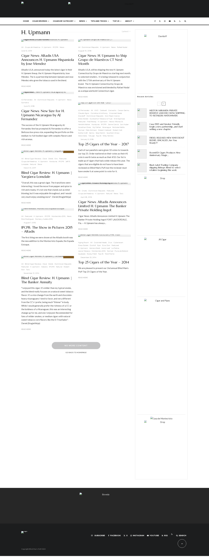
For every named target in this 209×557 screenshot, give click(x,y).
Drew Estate (83, 119)
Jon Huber (124, 124)
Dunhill (93, 245)
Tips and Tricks (99, 21)
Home (26, 21)
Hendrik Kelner (84, 124)
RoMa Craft (83, 133)
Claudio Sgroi (83, 113)
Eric (56, 159)
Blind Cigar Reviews (33, 159)
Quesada (81, 254)
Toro (28, 269)
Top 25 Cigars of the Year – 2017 (103, 144)
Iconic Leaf (106, 248)
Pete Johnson (91, 130)
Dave (45, 159)
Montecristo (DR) (59, 216)
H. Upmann (46, 47)
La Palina (115, 248)
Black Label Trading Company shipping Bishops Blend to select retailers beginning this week (164, 167)
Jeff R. (68, 161)
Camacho (112, 110)
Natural (33, 164)
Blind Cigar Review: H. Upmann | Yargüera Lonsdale (46, 175)
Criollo (84, 191)
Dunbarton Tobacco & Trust (101, 119)
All (22, 47)
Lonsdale (24, 164)
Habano (44, 267)
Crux (110, 242)
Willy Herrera (108, 136)
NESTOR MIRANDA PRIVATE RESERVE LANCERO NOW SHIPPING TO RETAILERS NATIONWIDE (167, 113)
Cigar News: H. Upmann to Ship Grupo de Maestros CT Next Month (102, 60)
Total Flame (109, 254)
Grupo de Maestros (32, 47)
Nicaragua (106, 127)
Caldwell (103, 110)
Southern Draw (113, 133)
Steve (40, 164)
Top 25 (116, 21)
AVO (96, 110)
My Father (97, 127)
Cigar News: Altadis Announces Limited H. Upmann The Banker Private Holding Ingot (102, 206)
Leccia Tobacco (84, 251)
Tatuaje (91, 136)
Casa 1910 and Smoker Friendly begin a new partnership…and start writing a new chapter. (166, 127)
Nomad (81, 130)
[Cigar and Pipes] (161, 300)
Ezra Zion (106, 245)
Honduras (53, 161)
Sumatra (25, 102)
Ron (23, 269)
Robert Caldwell (104, 130)
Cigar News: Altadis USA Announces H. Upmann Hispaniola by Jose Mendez (47, 60)
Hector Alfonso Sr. (116, 121)
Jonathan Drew (84, 127)
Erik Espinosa (119, 119)
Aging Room (83, 242)
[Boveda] (104, 494)
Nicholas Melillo (118, 127)
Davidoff (81, 116)
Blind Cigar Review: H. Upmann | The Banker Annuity (46, 280)
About (128, 21)
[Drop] (161, 178)
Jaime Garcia (113, 124)
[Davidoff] (128, 4)
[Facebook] (155, 21)
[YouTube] (169, 21)
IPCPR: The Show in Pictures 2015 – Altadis (46, 229)
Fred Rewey (91, 121)
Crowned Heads (115, 113)
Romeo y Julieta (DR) (44, 219)
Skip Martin (100, 133)
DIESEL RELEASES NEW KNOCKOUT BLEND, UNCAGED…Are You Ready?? (166, 140)
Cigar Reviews (39, 21)
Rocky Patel (92, 254)
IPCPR (55, 47)
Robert (66, 267)
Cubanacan (118, 242)
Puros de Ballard (121, 251)
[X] (159, 21)
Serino (91, 133)
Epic (99, 245)
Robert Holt (117, 130)
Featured (62, 159)
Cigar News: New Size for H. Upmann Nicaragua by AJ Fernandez (43, 115)
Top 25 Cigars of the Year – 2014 (103, 262)
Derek (50, 159)
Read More (26, 86)
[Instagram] (164, 21)
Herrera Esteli (94, 248)
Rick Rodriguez (27, 219)
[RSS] (174, 21)
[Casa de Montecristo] (161, 418)
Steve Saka (82, 136)
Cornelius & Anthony (99, 113)
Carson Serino (123, 110)
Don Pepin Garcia (112, 116)
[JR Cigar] (161, 239)
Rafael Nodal (122, 47)
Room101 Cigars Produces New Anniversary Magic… (164, 154)
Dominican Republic (46, 100)
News (82, 21)
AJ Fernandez (27, 100)
